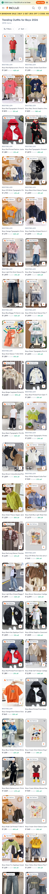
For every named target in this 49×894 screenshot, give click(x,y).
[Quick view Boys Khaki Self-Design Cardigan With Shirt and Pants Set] (43, 664)
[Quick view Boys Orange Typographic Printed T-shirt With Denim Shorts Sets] (20, 222)
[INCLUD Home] (13, 8)
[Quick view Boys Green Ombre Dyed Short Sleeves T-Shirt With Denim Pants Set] (43, 59)
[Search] (33, 8)
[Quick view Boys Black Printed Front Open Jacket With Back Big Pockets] (43, 703)
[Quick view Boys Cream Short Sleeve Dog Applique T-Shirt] (43, 744)
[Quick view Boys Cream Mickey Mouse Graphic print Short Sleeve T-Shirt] (43, 782)
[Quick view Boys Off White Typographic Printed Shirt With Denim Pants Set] (20, 182)
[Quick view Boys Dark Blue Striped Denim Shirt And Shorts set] (43, 222)
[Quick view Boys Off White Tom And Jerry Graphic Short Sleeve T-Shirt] (43, 547)
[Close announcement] (47, 3)
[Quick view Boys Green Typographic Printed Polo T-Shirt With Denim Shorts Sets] (43, 427)
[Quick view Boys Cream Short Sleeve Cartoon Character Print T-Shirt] (43, 820)
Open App (40, 2)
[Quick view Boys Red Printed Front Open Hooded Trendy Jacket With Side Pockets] (20, 664)
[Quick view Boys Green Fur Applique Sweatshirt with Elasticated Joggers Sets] (20, 859)
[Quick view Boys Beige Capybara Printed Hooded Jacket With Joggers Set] (20, 386)
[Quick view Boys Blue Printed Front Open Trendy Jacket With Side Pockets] (43, 386)
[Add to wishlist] (21, 36)
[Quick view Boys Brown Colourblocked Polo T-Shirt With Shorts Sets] (20, 468)
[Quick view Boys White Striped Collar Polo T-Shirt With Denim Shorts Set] (43, 468)
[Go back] (3, 8)
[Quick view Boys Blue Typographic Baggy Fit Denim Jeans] (43, 263)
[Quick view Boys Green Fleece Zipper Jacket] (20, 509)
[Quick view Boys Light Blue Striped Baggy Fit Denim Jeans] (20, 588)
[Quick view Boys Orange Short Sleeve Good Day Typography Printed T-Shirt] (20, 703)
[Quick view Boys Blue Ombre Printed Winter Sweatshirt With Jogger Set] (20, 744)
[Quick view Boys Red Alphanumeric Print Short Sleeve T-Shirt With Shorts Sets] (20, 59)
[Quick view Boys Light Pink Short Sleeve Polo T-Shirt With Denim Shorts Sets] (20, 263)
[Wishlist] (39, 8)
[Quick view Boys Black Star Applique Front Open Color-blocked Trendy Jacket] (20, 626)
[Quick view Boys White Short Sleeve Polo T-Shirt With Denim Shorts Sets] (43, 304)
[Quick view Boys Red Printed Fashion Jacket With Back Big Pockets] (20, 141)
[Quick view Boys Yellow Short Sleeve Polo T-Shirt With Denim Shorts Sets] (43, 859)
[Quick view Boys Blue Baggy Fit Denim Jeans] (20, 304)
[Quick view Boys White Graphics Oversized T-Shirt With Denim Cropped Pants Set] (43, 626)
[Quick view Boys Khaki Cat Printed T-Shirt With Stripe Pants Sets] (20, 820)
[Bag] (45, 8)
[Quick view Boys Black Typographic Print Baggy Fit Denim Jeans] (20, 427)
